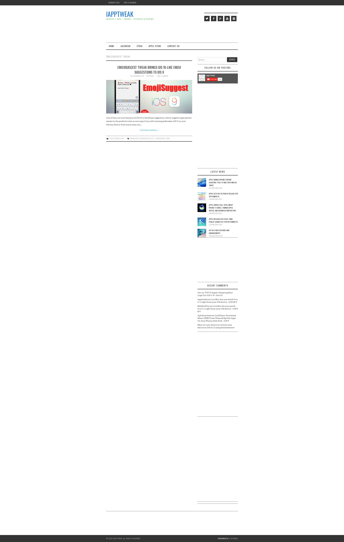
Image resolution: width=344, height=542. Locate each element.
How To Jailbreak (130, 2)
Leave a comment (162, 76)
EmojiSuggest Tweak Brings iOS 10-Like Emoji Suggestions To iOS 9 (149, 70)
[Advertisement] (189, 32)
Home (111, 46)
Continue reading (149, 130)
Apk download (205, 315)
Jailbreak (125, 46)
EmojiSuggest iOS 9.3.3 (147, 138)
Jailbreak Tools (114, 2)
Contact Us (173, 46)
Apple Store (155, 46)
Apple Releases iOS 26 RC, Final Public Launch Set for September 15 (223, 220)
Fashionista (223, 538)
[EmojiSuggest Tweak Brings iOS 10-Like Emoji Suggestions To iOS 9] (149, 97)
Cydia (139, 46)
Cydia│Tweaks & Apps (116, 138)
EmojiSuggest (134, 138)
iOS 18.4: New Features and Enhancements (219, 231)
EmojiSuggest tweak (163, 138)
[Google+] (220, 18)
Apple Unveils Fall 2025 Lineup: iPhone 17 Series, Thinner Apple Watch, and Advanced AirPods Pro (222, 207)
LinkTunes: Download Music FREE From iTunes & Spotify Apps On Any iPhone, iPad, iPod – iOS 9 (217, 318)
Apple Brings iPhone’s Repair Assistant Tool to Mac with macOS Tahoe (223, 182)
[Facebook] (213, 18)
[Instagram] (233, 18)
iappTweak (119, 14)
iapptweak (150, 76)
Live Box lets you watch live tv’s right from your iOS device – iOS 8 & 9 (218, 309)
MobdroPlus (203, 306)
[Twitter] (207, 18)
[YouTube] (227, 18)
